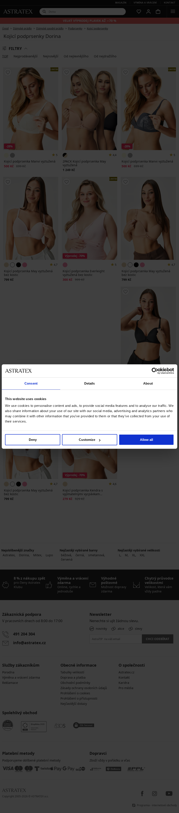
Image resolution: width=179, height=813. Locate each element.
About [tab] (148, 383)
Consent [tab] (31, 383)
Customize (87, 440)
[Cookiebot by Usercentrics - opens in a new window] (155, 371)
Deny (33, 440)
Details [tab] (89, 383)
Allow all (146, 440)
